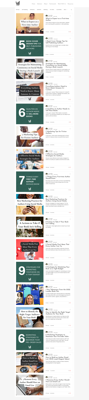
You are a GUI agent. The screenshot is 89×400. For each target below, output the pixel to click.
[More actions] (70, 16)
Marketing (45, 9)
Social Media (58, 9)
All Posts (17, 9)
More (65, 9)
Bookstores (32, 9)
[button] (71, 9)
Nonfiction (39, 9)
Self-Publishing (25, 9)
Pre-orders (52, 9)
